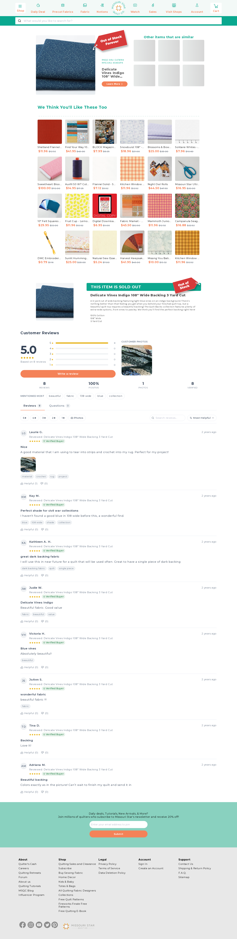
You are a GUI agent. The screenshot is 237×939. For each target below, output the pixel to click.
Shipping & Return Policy (194, 868)
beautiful (55, 396)
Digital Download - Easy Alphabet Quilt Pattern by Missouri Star (105, 221)
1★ (63, 417)
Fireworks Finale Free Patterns (73, 905)
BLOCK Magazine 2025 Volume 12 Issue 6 (105, 147)
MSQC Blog (26, 890)
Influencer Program (31, 895)
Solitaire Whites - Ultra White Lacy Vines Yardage (187, 147)
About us (24, 881)
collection (115, 396)
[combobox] (118, 20)
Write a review (68, 374)
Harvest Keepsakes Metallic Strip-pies (132, 258)
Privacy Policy (107, 864)
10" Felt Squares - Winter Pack (50, 221)
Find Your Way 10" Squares (77, 147)
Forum (23, 877)
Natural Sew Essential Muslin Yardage (105, 258)
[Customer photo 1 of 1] (136, 360)
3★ (44, 417)
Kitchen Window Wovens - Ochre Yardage (187, 258)
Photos (78, 417)
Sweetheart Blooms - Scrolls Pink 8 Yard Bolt (50, 184)
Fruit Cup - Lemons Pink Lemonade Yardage (77, 221)
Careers (24, 868)
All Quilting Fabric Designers (77, 890)
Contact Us (185, 864)
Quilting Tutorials (30, 886)
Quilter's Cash (27, 864)
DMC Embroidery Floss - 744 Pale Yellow (50, 258)
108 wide (85, 396)
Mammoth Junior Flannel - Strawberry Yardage (160, 221)
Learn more (113, 84)
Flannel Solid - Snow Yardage (105, 184)
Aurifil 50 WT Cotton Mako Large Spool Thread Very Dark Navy (77, 184)
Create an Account (150, 868)
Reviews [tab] (31, 405)
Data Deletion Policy (112, 872)
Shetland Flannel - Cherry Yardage (50, 147)
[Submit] (20, 20)
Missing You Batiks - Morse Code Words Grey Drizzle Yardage (160, 258)
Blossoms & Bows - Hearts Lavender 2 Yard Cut (160, 147)
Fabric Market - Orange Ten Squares (132, 221)
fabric (70, 396)
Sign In (142, 864)
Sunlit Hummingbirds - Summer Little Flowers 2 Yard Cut (77, 258)
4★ (34, 417)
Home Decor (67, 877)
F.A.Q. (182, 872)
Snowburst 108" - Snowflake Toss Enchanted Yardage (132, 147)
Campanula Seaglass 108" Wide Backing (187, 221)
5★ (25, 417)
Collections (66, 895)
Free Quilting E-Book (72, 911)
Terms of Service (109, 868)
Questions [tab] (59, 405)
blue (100, 396)
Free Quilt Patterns (71, 899)
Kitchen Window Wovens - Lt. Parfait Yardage (132, 184)
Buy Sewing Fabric (71, 872)
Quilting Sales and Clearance (77, 864)
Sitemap (183, 877)
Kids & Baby (66, 881)
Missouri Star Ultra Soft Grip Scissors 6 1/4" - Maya (187, 184)
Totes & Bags (67, 886)
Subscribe (65, 868)
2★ (54, 417)
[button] (20, 7)
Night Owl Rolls (158, 184)
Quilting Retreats (30, 872)
